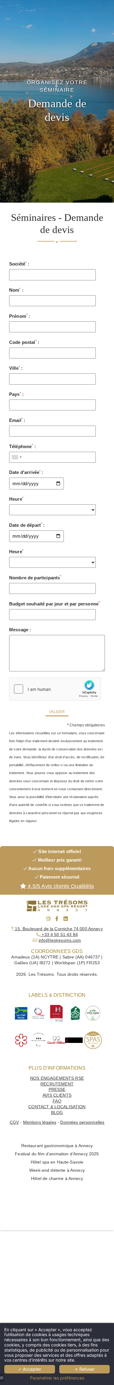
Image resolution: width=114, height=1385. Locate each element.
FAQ (57, 1101)
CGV (14, 1122)
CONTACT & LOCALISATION (56, 1107)
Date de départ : (27, 525)
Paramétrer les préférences (57, 1378)
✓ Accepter (29, 1369)
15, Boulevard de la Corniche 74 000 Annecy (58, 929)
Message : (20, 629)
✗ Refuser (84, 1369)
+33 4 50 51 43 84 (59, 934)
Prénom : (19, 316)
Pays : (16, 394)
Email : (17, 420)
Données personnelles (82, 1122)
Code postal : (24, 342)
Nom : (16, 290)
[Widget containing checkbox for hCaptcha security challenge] (55, 689)
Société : (19, 264)
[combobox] (16, 457)
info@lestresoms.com (60, 940)
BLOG (57, 1112)
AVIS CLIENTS (57, 1095)
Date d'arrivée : (26, 472)
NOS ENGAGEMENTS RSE (57, 1078)
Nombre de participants (35, 577)
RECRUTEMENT (57, 1084)
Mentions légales (39, 1122)
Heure (16, 499)
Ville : (15, 368)
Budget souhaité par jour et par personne (54, 603)
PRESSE (57, 1089)
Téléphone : (22, 446)
